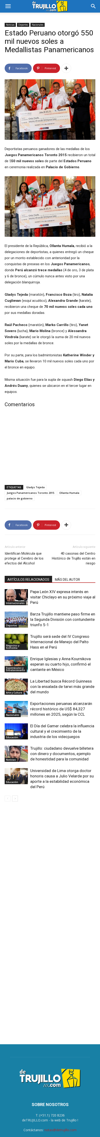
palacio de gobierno (20, 498)
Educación (12, 737)
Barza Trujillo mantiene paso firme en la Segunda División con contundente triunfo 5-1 (62, 619)
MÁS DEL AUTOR (67, 579)
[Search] (93, 6)
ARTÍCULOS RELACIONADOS (28, 579)
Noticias (10, 24)
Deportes (23, 24)
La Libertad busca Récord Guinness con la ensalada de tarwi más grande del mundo (62, 686)
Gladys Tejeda (35, 487)
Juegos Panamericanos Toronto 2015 (30, 493)
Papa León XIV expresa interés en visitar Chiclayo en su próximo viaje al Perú (62, 597)
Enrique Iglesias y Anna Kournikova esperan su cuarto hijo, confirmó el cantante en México (60, 664)
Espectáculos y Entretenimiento (15, 669)
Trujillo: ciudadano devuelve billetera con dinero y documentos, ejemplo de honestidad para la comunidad (61, 753)
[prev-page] (7, 798)
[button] (7, 6)
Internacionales (15, 603)
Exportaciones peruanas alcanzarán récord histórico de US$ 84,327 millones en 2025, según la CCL (61, 709)
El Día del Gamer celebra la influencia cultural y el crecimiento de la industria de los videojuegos (62, 731)
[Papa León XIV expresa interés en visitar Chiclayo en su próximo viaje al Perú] (16, 597)
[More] (66, 68)
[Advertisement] (50, 447)
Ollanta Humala (69, 493)
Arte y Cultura (14, 692)
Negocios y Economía (12, 646)
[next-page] (15, 798)
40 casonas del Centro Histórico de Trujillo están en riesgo (73, 558)
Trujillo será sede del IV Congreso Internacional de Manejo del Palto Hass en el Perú (59, 641)
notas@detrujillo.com (60, 1130)
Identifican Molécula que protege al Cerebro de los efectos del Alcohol (24, 558)
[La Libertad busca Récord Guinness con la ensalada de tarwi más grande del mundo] (16, 687)
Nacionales (37, 24)
